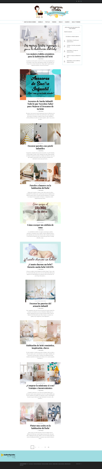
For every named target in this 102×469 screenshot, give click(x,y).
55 (45, 447)
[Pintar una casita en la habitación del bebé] (40, 413)
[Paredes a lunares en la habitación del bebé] (40, 173)
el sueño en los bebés (40, 98)
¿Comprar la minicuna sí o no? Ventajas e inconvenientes (40, 386)
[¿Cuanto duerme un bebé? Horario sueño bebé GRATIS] (40, 252)
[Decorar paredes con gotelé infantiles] (40, 134)
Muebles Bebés (42, 383)
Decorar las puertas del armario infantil (40, 304)
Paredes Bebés (40, 423)
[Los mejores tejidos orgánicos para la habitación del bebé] (40, 39)
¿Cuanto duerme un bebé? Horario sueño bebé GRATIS (40, 265)
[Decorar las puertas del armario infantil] (40, 291)
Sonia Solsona (41, 58)
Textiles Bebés (40, 51)
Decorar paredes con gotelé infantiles (40, 147)
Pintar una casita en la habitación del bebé (40, 427)
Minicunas (37, 383)
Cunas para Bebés (40, 222)
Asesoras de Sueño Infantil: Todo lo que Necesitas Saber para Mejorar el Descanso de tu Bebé (40, 105)
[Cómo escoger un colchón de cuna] (40, 213)
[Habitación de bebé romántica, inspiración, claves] (40, 332)
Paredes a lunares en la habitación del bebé (40, 186)
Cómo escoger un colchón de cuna (40, 226)
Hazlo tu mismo (40, 143)
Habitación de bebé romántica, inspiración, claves (40, 346)
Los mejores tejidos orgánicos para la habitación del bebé (40, 55)
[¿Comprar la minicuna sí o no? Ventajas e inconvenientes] (40, 373)
